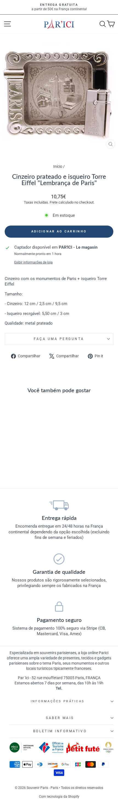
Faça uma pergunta (59, 339)
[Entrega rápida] (59, 505)
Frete (54, 202)
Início (58, 166)
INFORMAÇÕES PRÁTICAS (58, 701)
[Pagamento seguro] (59, 607)
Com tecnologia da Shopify (59, 797)
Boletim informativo (60, 731)
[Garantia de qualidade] (59, 558)
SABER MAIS (60, 718)
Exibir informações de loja (33, 262)
